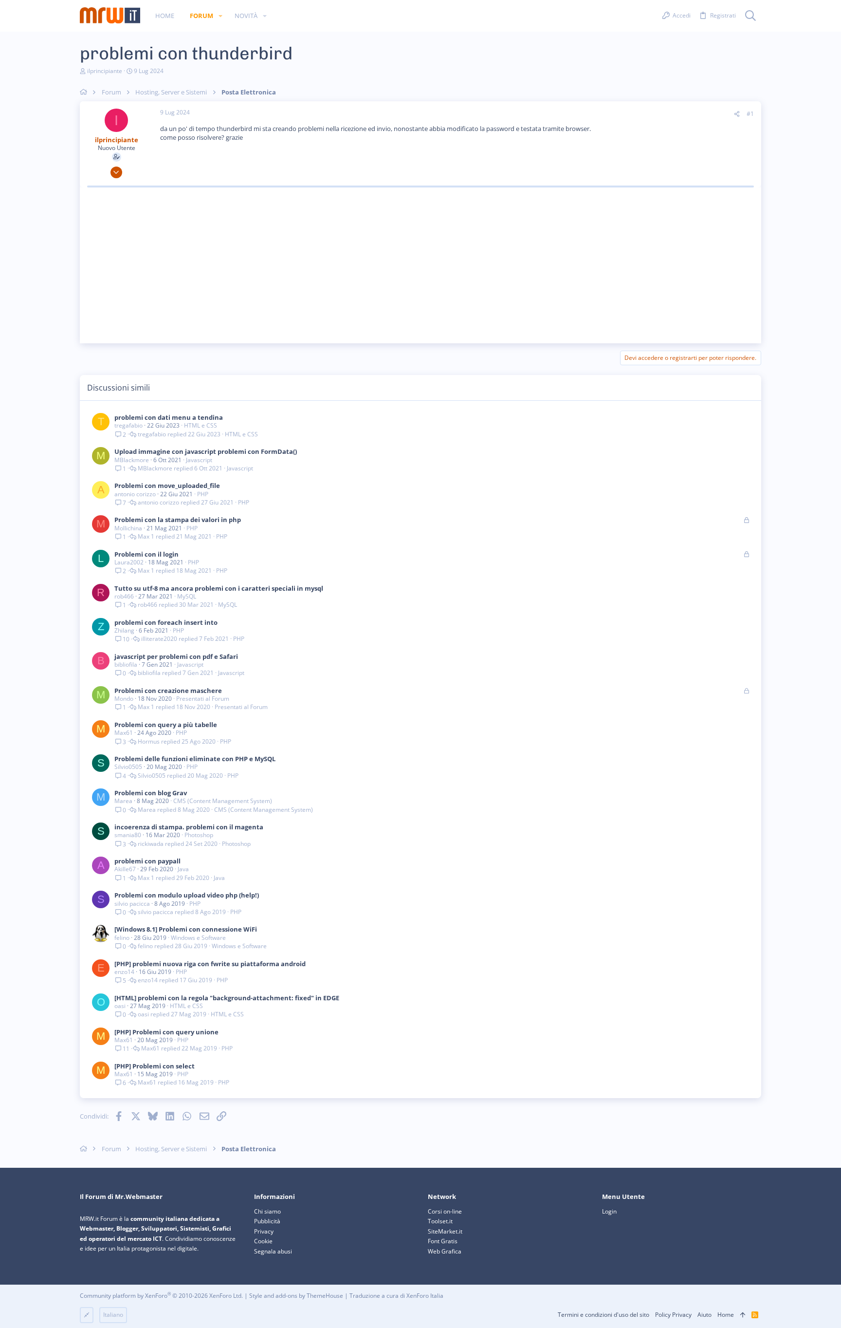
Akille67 (125, 869)
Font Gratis (442, 1241)
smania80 (127, 835)
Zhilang (124, 630)
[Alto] (743, 1315)
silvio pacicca (132, 903)
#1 (750, 114)
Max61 (123, 733)
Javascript (199, 460)
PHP (202, 494)
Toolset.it (440, 1221)
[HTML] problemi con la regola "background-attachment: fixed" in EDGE (226, 997)
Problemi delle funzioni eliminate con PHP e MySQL (194, 758)
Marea (123, 801)
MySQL (186, 596)
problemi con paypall (147, 861)
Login (609, 1211)
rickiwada (151, 844)
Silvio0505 (128, 767)
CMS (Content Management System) (222, 801)
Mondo (123, 698)
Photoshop (198, 835)
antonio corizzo (135, 494)
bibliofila (125, 664)
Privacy (264, 1231)
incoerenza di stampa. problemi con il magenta (188, 827)
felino (121, 938)
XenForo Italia (424, 1295)
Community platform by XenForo (161, 1295)
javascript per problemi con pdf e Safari (176, 656)
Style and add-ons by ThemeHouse (296, 1295)
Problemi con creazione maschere (168, 690)
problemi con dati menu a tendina (168, 417)
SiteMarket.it (445, 1231)
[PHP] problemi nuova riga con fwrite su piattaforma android (210, 963)
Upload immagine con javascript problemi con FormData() (205, 451)
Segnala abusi (273, 1251)
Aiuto (704, 1314)
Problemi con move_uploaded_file (167, 485)
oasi (120, 1006)
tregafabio (128, 425)
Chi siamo (267, 1211)
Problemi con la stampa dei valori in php (177, 519)
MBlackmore (131, 460)
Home (725, 1314)
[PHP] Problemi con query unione (166, 1032)
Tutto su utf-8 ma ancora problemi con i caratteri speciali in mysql (218, 588)
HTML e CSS (200, 425)
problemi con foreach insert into (166, 622)
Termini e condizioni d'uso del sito (603, 1314)
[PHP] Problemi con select (154, 1066)
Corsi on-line (445, 1211)
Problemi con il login (146, 554)
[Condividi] (737, 114)
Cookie (263, 1241)
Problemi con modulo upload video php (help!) (186, 895)
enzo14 (124, 972)
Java (183, 869)
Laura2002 (129, 562)
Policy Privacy (673, 1314)
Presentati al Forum (202, 698)
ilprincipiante (104, 71)
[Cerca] (750, 16)
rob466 (124, 596)
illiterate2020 (159, 639)
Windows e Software (198, 938)
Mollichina (128, 528)
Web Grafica (444, 1251)
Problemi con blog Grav (150, 792)
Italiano (113, 1314)
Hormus (149, 742)
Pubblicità (267, 1221)
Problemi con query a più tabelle (165, 724)
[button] (220, 16)
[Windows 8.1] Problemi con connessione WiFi (185, 929)
